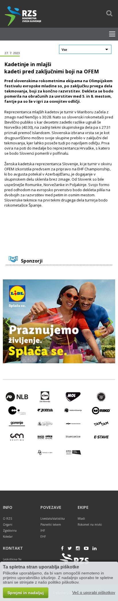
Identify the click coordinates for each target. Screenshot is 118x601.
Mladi (81, 519)
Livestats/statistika (52, 519)
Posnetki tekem (50, 525)
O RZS (7, 519)
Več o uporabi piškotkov (93, 592)
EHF (43, 537)
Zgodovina (10, 531)
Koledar (8, 537)
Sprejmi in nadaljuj (25, 592)
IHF (42, 531)
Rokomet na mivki (90, 525)
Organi (7, 525)
